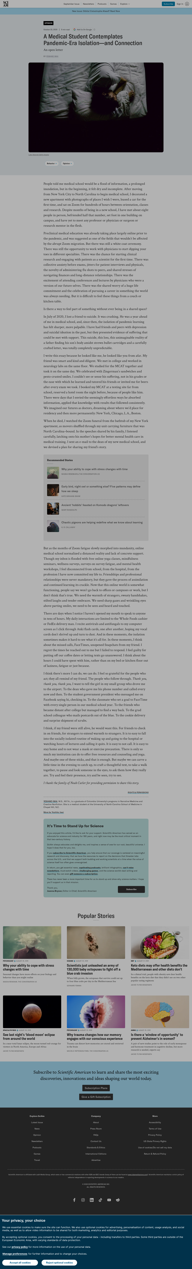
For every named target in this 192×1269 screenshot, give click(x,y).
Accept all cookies (20, 1262)
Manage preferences (15, 1253)
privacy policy (20, 1246)
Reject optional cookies (59, 1262)
